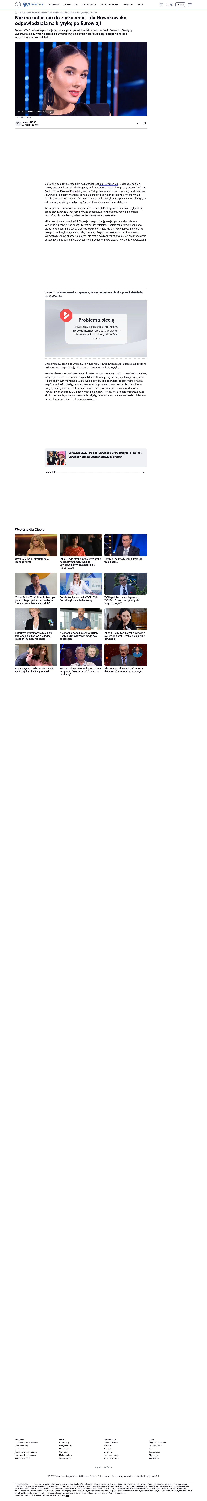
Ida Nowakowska (108, 183)
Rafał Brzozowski (155, 1446)
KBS (31, 122)
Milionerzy (108, 1446)
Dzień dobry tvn (20, 1449)
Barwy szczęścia (65, 1446)
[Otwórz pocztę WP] (161, 4)
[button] (169, 4)
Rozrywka (54, 5)
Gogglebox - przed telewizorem (26, 1443)
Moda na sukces (65, 1455)
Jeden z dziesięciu (111, 1443)
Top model (108, 1449)
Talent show (70, 5)
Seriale (127, 5)
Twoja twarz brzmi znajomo (25, 1455)
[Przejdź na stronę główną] (18, 6)
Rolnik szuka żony (21, 1446)
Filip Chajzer (153, 1455)
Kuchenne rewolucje (111, 1455)
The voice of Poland (111, 1458)
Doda (151, 1449)
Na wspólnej (64, 1443)
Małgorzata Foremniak (157, 1443)
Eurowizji (75, 191)
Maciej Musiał (154, 1458)
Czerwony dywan (109, 5)
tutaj (67, 1495)
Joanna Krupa (154, 1452)
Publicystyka (89, 5)
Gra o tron (63, 1452)
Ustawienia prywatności (146, 1476)
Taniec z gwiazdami (22, 1458)
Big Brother (108, 1452)
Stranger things (65, 1458)
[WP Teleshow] (36, 4)
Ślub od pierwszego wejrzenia (26, 1452)
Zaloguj (180, 5)
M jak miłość (64, 1449)
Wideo (140, 5)
